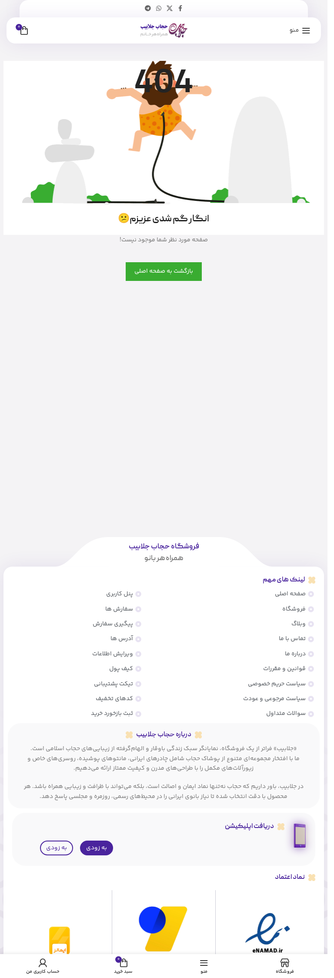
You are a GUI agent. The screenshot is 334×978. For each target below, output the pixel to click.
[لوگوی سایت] (163, 30)
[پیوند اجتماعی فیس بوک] (180, 9)
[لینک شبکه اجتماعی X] (169, 9)
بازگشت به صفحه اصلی (163, 271)
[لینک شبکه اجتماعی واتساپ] (159, 9)
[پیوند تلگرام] (148, 9)
